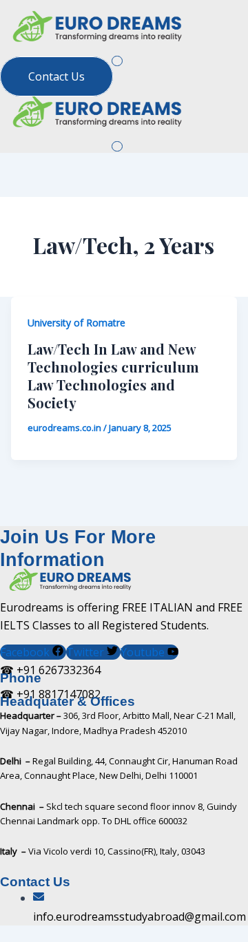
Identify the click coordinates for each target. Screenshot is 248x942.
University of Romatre (76, 322)
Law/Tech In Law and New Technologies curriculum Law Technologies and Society (113, 375)
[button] (117, 59)
